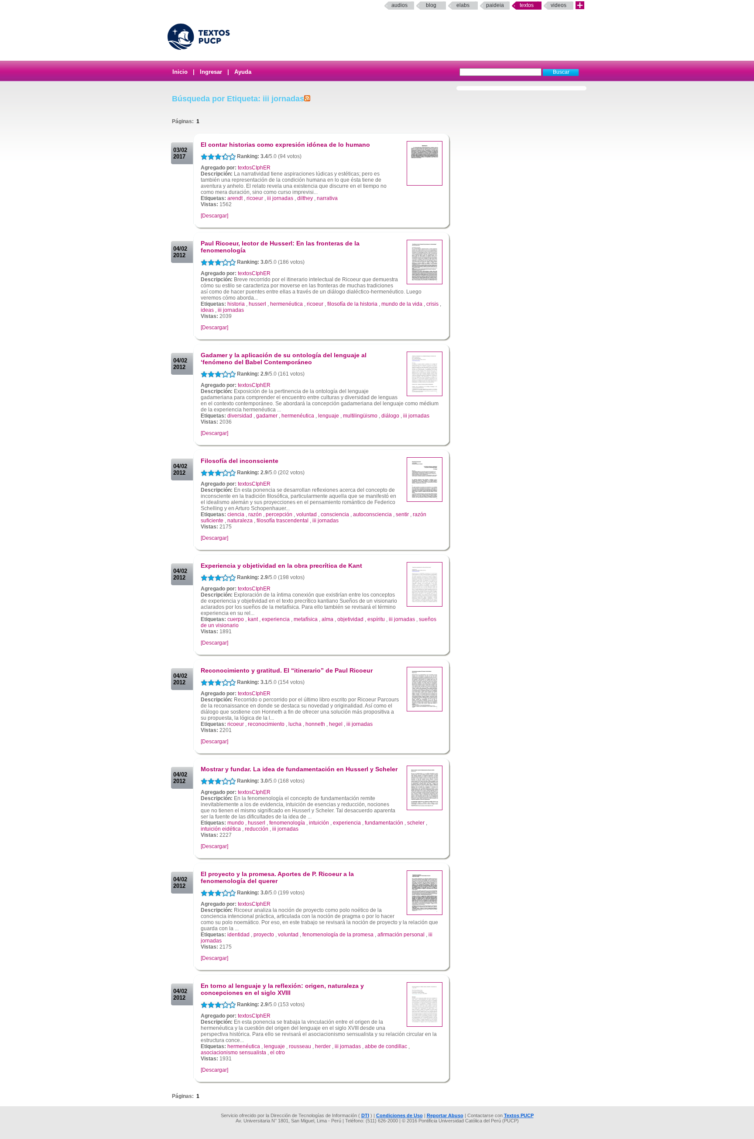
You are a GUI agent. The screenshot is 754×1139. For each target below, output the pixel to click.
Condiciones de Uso (399, 1115)
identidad (238, 935)
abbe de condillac (386, 1046)
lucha (295, 724)
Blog (431, 5)
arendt (235, 198)
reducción (256, 829)
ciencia (235, 514)
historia (236, 304)
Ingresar (211, 72)
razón (255, 514)
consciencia (335, 514)
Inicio (180, 72)
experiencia (276, 619)
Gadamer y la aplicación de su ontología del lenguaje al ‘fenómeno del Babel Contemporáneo (284, 359)
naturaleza (240, 521)
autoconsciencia (372, 514)
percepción (279, 514)
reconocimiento (266, 724)
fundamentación (384, 823)
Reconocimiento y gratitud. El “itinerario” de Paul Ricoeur (287, 670)
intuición (319, 823)
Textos (527, 5)
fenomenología (287, 823)
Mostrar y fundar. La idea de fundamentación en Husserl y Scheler (299, 769)
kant (253, 619)
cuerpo (235, 619)
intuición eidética (221, 829)
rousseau (300, 1046)
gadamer (267, 416)
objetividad (350, 619)
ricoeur (255, 198)
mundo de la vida (401, 304)
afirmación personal (401, 935)
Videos (558, 5)
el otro (277, 1052)
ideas (207, 310)
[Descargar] (214, 216)
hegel (336, 724)
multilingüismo (360, 416)
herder (323, 1046)
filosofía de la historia (352, 304)
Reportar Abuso (445, 1115)
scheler (416, 823)
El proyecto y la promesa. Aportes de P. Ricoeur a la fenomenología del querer (277, 877)
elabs (463, 5)
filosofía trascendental (282, 521)
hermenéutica (286, 304)
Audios (399, 5)
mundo (235, 823)
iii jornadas (280, 198)
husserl (257, 304)
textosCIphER (254, 168)
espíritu (376, 619)
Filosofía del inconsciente (239, 460)
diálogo (390, 416)
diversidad (239, 416)
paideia (495, 5)
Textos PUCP (519, 1115)
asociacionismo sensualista (233, 1052)
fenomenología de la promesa (338, 935)
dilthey (305, 198)
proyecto (264, 935)
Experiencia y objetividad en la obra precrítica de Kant (281, 565)
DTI (365, 1115)
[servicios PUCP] (580, 5)
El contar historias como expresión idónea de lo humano (285, 144)
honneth (315, 724)
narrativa (327, 198)
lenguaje (328, 416)
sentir (402, 514)
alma (327, 619)
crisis (432, 304)
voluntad (306, 514)
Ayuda (242, 72)
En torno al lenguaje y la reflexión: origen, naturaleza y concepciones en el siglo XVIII (282, 989)
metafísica (306, 619)
